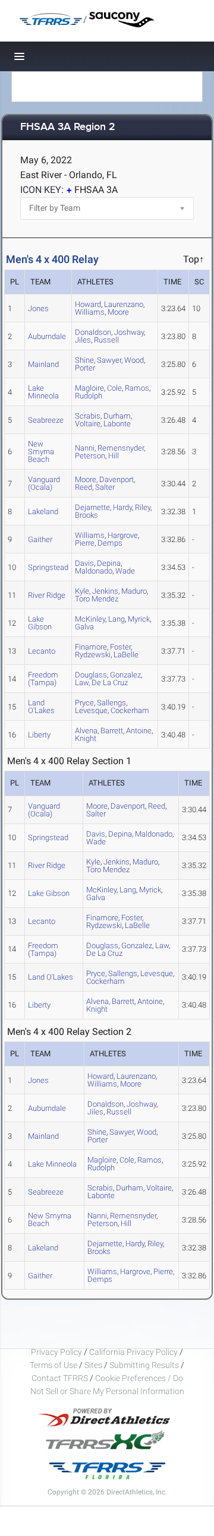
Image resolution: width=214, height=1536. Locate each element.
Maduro (134, 591)
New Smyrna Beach (41, 451)
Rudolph (88, 395)
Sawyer (109, 360)
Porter (85, 367)
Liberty (39, 734)
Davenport (116, 479)
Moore (118, 312)
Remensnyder (120, 448)
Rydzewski (93, 654)
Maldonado (93, 570)
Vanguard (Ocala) (44, 483)
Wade (125, 570)
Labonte (117, 423)
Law (82, 682)
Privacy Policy (56, 1352)
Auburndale (47, 336)
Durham (129, 1187)
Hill (113, 455)
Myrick (139, 619)
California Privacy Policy (133, 1352)
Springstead (48, 567)
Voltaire (87, 423)
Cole (114, 388)
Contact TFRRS (61, 1378)
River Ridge (46, 595)
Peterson (90, 455)
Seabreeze (46, 420)
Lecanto (41, 651)
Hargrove (123, 535)
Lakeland (43, 511)
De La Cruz (110, 682)
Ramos (137, 388)
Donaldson (93, 332)
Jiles (83, 339)
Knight (85, 738)
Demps (109, 543)
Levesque (91, 710)
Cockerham (130, 710)
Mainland (43, 364)
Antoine (139, 730)
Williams (90, 312)
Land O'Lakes (41, 706)
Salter (105, 487)
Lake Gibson (40, 623)
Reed (83, 487)
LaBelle (126, 654)
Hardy (122, 507)
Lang (116, 619)
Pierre (85, 543)
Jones (38, 308)
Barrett (111, 730)
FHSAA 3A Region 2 (67, 127)
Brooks (86, 515)
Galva (84, 626)
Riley (142, 507)
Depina (120, 833)
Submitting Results (144, 1365)
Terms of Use (53, 1365)
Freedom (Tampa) (43, 678)
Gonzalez (136, 945)
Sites (93, 1365)
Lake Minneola (43, 392)
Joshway (129, 332)
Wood (134, 360)
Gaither (40, 539)
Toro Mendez (96, 598)
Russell (106, 339)
